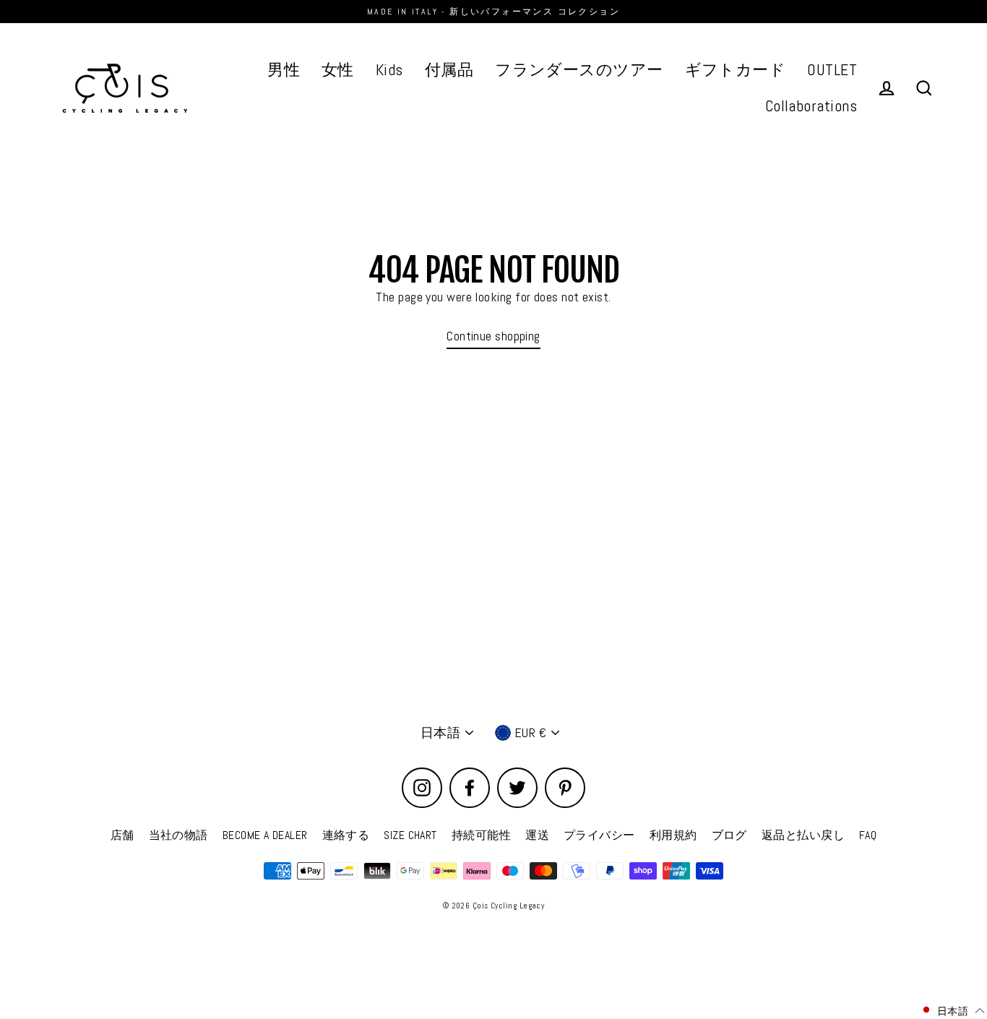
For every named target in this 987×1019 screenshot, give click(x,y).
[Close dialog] (759, 385)
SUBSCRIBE (400, 607)
